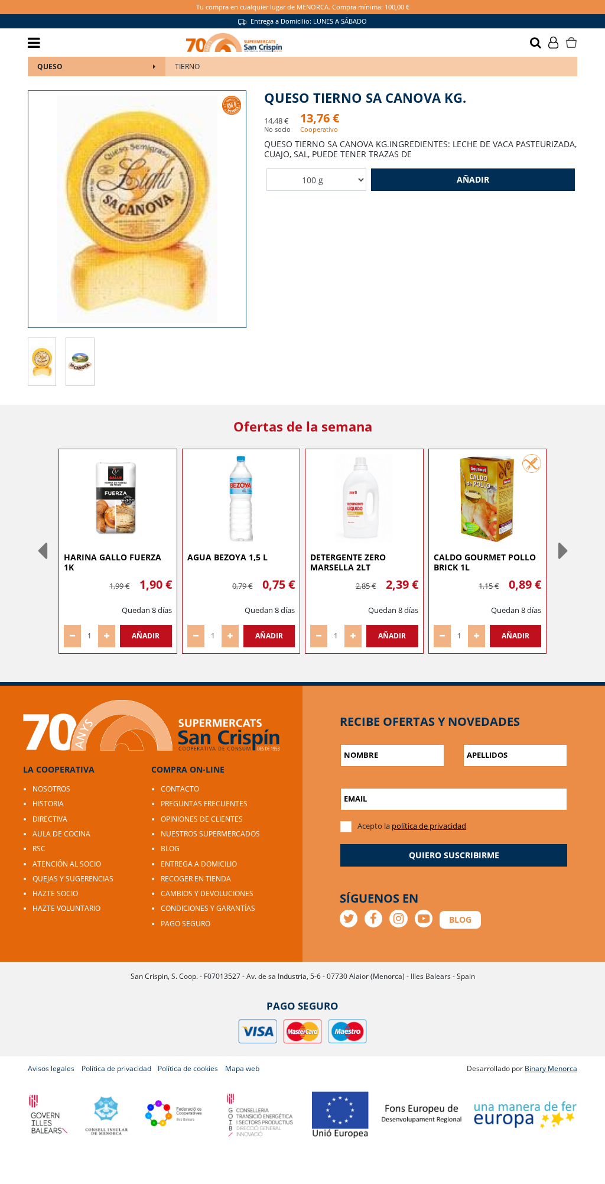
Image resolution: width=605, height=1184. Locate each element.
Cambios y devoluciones (207, 893)
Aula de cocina (61, 833)
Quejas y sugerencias (72, 878)
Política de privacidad (116, 1068)
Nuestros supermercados (210, 833)
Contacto (180, 788)
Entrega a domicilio (199, 863)
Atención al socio (66, 863)
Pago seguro (185, 923)
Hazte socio (55, 893)
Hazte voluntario (66, 908)
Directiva (49, 819)
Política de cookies (188, 1068)
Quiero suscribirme (454, 855)
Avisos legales (51, 1068)
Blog (170, 848)
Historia (48, 803)
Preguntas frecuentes (204, 803)
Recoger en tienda (196, 878)
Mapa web (242, 1068)
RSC (38, 848)
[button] (42, 551)
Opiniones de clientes (202, 819)
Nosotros (51, 788)
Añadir (473, 179)
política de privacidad (429, 825)
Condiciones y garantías (208, 908)
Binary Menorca (551, 1068)
